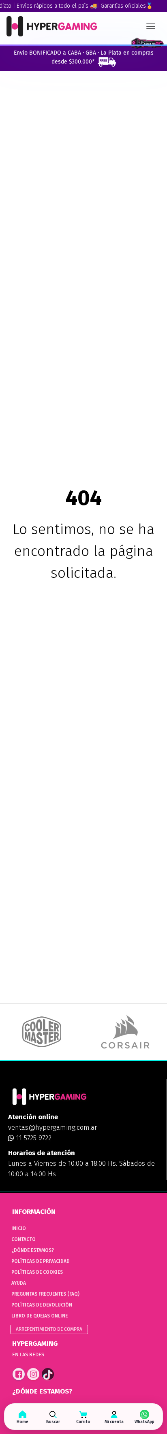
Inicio (18, 1228)
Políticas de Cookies (37, 1272)
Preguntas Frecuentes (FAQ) (45, 1294)
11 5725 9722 (32, 1138)
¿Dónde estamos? (32, 1250)
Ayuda (18, 1283)
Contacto (23, 1239)
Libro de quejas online (39, 1316)
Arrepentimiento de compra (49, 1329)
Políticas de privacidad (40, 1261)
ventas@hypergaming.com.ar (52, 1127)
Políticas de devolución (41, 1305)
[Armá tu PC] (147, 43)
